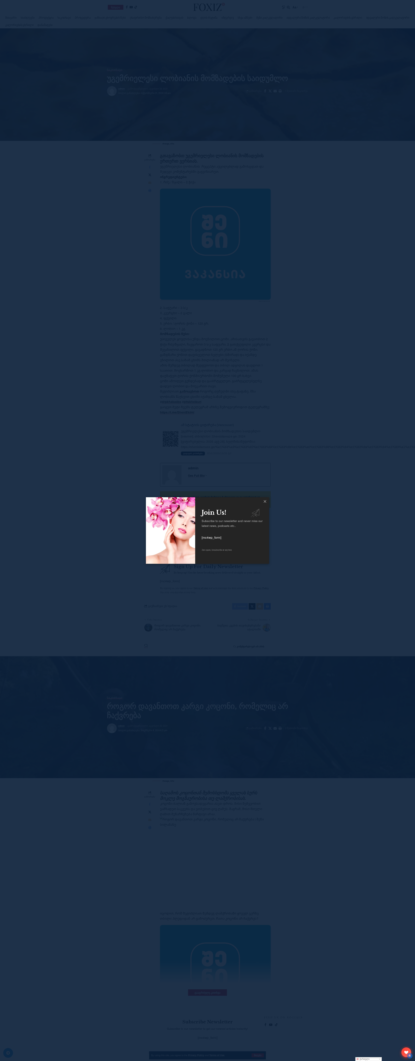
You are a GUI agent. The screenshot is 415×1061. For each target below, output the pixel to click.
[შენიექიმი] (406, 1052)
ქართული (364, 1059)
